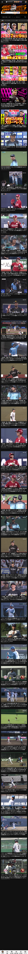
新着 (2, 20)
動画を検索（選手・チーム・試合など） (11, 17)
